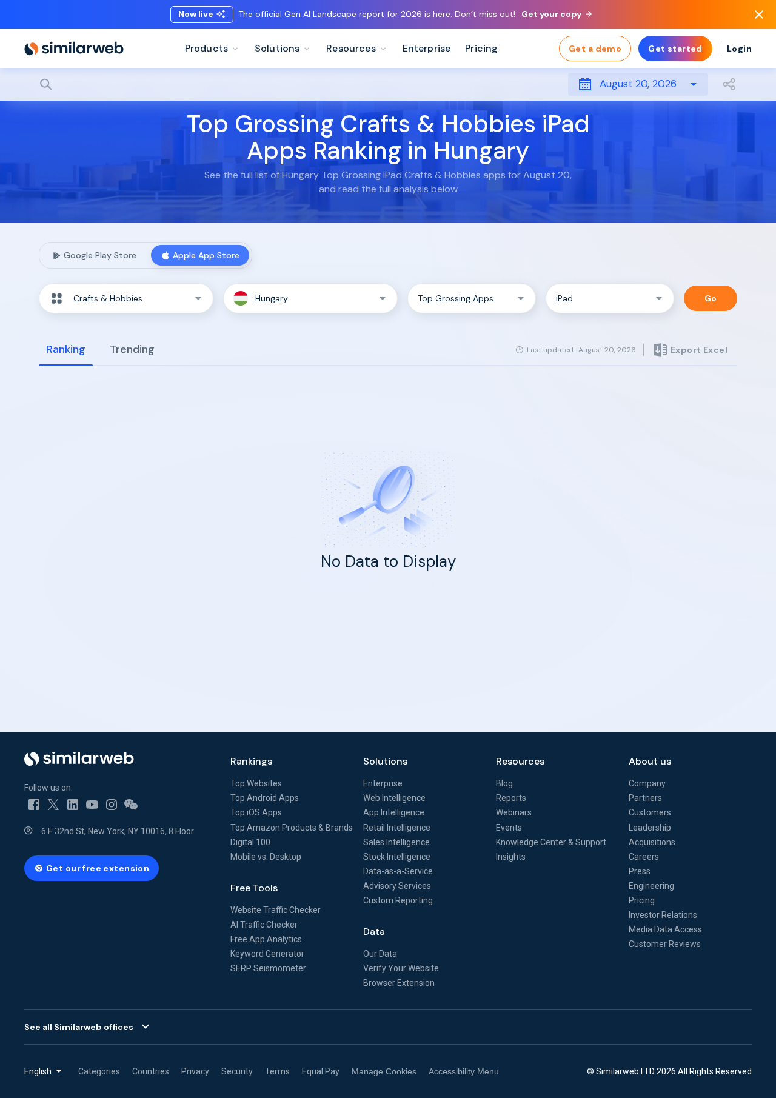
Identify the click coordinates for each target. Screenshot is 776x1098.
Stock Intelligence (396, 857)
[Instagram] (111, 804)
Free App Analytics (266, 939)
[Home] (74, 48)
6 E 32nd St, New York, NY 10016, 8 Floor (117, 831)
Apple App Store (206, 255)
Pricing (642, 900)
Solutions (385, 761)
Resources (520, 761)
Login (739, 48)
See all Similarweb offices (78, 1027)
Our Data (380, 954)
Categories (99, 1071)
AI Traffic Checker (264, 924)
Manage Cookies (384, 1071)
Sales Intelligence (396, 842)
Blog (504, 783)
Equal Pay (321, 1071)
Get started (675, 48)
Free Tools (254, 888)
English (38, 1071)
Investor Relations (663, 915)
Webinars (514, 812)
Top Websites (256, 783)
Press (640, 871)
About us (650, 761)
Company (647, 783)
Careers (644, 857)
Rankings (251, 761)
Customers (650, 812)
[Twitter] (53, 804)
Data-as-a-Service (398, 871)
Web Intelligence (394, 798)
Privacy (195, 1071)
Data (374, 931)
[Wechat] (131, 804)
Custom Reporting (398, 900)
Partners (645, 798)
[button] (126, 298)
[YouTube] (92, 804)
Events (509, 827)
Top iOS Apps (256, 812)
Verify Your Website (401, 968)
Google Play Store (100, 255)
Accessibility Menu (464, 1071)
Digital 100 (250, 842)
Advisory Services (397, 886)
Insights (511, 857)
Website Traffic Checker (275, 910)
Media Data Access (665, 929)
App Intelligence (393, 812)
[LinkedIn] (72, 804)
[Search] (388, 84)
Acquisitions (652, 842)
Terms (277, 1071)
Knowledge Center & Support (551, 842)
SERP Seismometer (268, 968)
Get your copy (551, 13)
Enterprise (383, 783)
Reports (511, 798)
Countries (150, 1071)
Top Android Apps (264, 798)
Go (710, 298)
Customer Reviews (665, 944)
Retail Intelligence (396, 827)
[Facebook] (34, 804)
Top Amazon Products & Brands (291, 827)
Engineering (651, 886)
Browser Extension (399, 983)
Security (237, 1071)
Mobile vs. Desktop (265, 857)
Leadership (650, 827)
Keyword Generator (267, 954)
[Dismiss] (759, 14)
